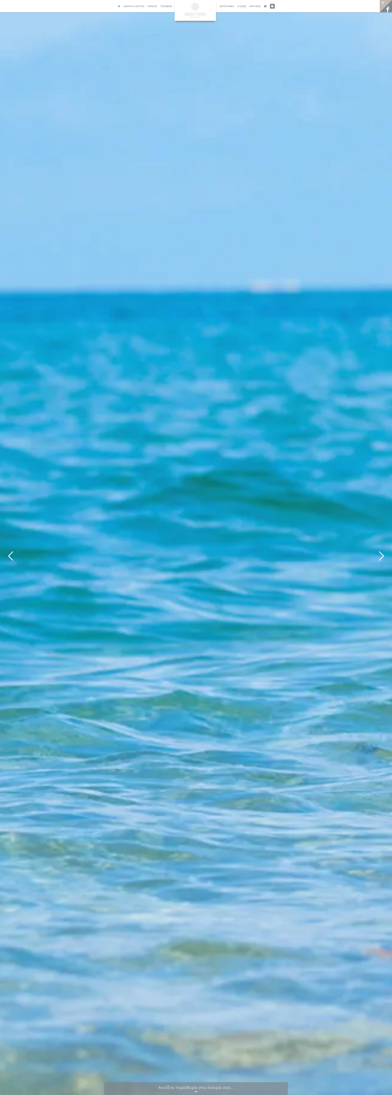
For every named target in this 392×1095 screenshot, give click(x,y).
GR (382, 2)
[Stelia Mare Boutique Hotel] (195, 10)
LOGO (196, 5)
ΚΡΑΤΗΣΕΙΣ (255, 6)
